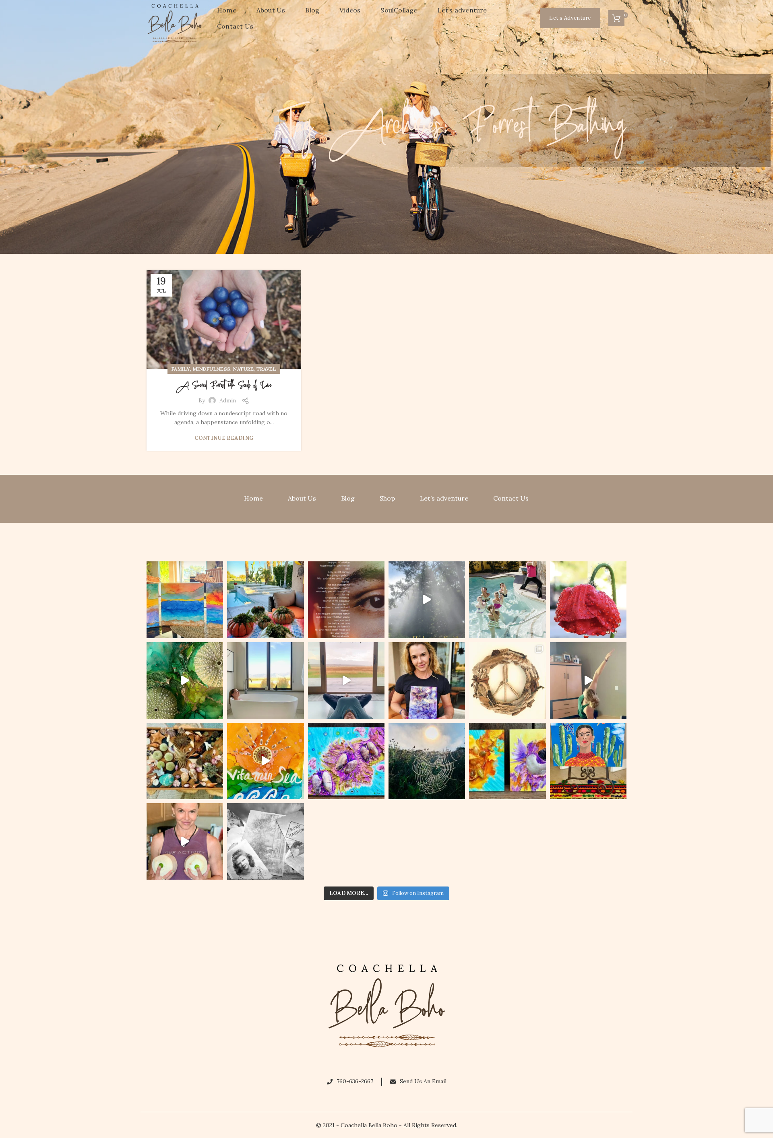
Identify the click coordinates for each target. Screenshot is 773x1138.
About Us (302, 498)
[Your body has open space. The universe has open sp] (346, 680)
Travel (266, 369)
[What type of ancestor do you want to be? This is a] (265, 841)
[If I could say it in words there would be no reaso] (507, 761)
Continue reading (224, 438)
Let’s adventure (444, 498)
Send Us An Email (423, 1081)
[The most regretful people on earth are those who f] (588, 761)
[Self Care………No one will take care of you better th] (265, 680)
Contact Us (511, 498)
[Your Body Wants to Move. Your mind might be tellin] (588, 680)
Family (181, 369)
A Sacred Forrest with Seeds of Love (223, 385)
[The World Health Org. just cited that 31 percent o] (507, 599)
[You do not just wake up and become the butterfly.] (346, 761)
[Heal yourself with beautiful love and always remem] (427, 599)
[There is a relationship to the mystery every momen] (427, 761)
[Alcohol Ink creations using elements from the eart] (185, 680)
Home (253, 498)
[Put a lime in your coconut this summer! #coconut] (185, 841)
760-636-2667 (355, 1081)
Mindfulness (211, 369)
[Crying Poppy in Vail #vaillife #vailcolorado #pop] (588, 599)
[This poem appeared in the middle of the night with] (346, 599)
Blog (348, 498)
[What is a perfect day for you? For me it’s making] (507, 680)
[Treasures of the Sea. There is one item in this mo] (185, 761)
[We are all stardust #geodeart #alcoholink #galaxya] (427, 680)
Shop (387, 498)
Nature (243, 369)
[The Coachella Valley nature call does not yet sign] (265, 599)
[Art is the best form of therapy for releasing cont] (185, 599)
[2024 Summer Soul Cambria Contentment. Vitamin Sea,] (265, 761)
